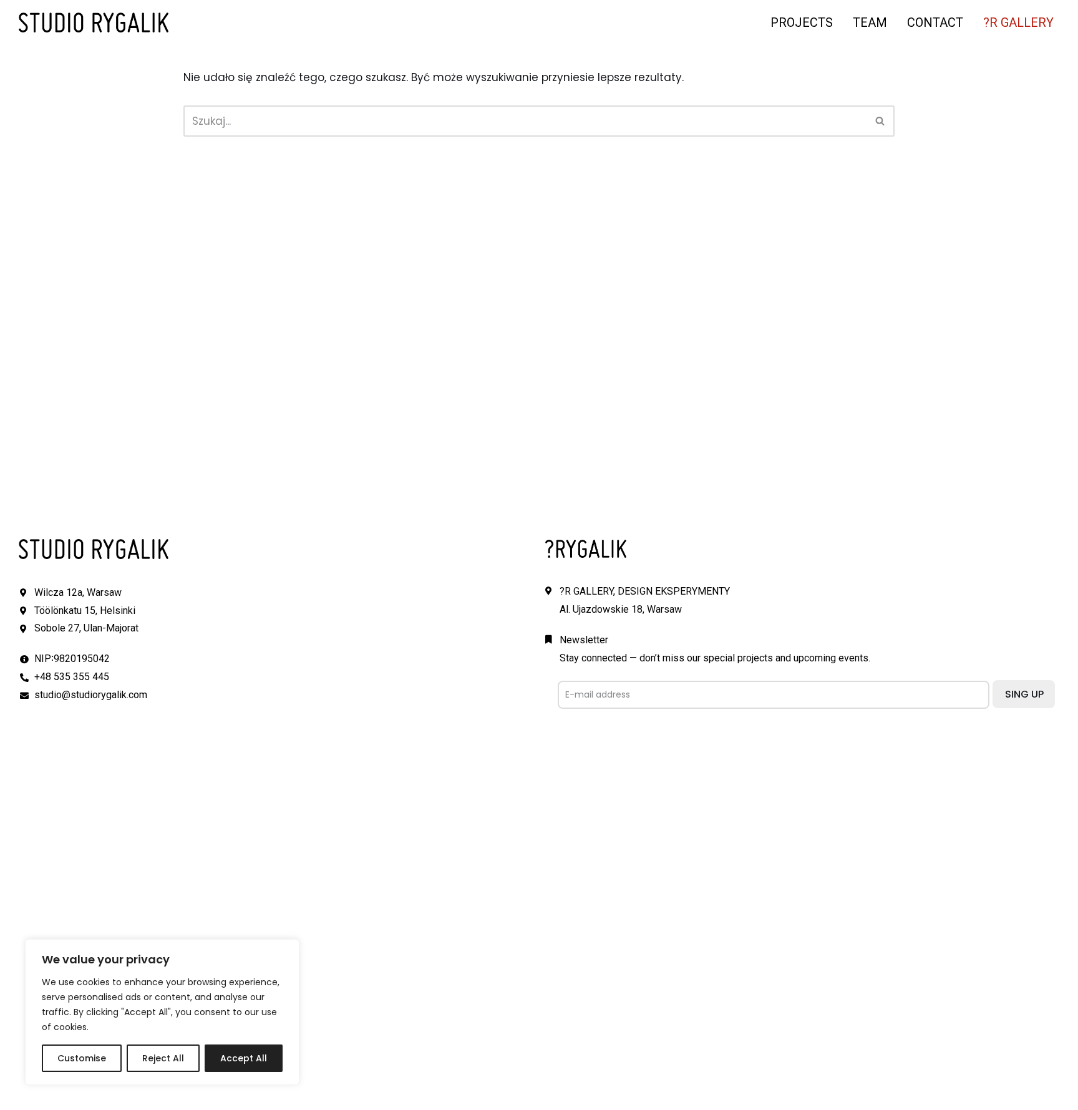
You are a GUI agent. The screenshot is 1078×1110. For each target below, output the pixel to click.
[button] (880, 120)
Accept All (243, 1058)
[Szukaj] (881, 121)
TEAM (870, 22)
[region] (162, 1012)
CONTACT (935, 22)
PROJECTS (801, 22)
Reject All (163, 1058)
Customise (81, 1058)
